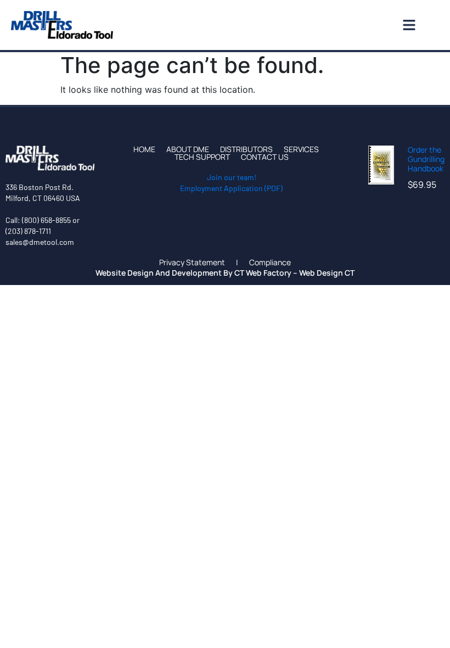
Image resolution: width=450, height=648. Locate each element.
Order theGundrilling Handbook (426, 159)
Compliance (270, 262)
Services (301, 149)
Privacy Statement (192, 262)
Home (144, 149)
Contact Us (265, 157)
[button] (272, 25)
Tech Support (202, 157)
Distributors (246, 149)
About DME (187, 149)
